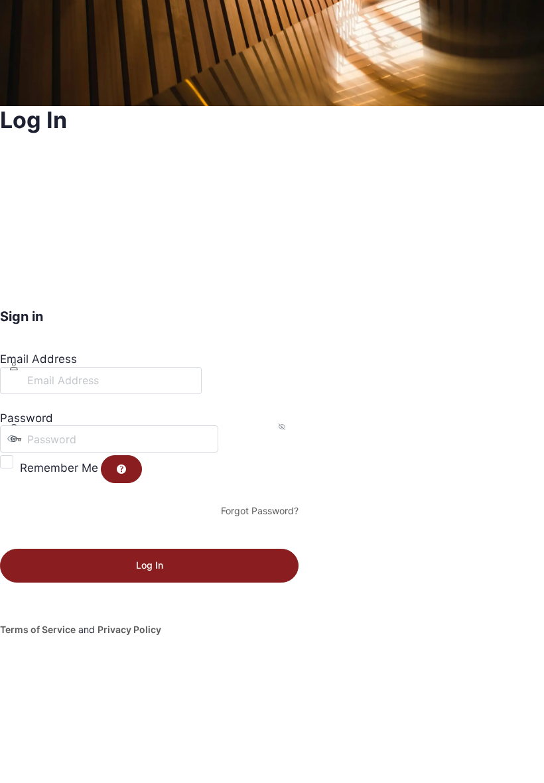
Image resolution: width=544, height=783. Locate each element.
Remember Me (59, 467)
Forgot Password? (260, 510)
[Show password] (231, 438)
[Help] (121, 469)
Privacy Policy (129, 629)
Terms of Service (38, 629)
